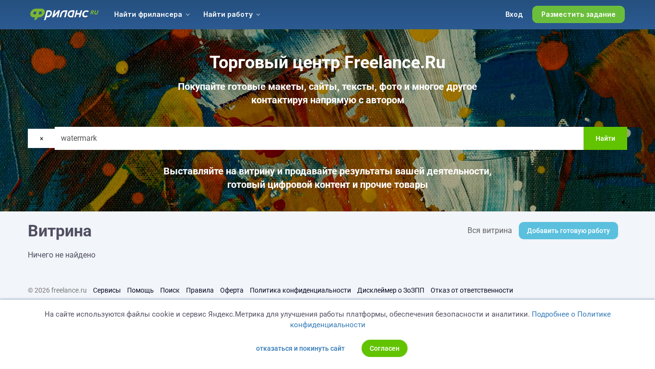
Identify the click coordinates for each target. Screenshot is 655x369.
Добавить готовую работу (568, 230)
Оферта (232, 290)
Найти (605, 138)
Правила (200, 290)
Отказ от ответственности (472, 290)
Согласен (384, 348)
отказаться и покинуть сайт (300, 348)
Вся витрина (490, 230)
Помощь (140, 290)
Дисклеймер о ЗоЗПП (390, 290)
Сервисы (107, 290)
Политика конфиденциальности (300, 290)
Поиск (170, 290)
